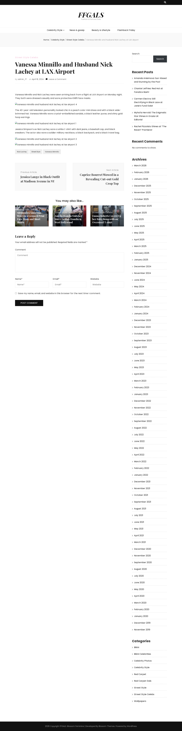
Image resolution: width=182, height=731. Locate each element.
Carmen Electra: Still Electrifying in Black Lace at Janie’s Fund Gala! (148, 102)
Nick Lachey (22, 152)
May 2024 (139, 286)
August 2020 (140, 569)
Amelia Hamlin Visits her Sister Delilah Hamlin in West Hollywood (68, 219)
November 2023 (142, 327)
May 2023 (139, 367)
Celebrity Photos (143, 660)
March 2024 (140, 300)
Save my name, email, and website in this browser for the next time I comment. (59, 293)
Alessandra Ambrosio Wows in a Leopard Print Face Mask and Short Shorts (30, 217)
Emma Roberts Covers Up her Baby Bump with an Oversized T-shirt (106, 219)
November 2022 (142, 407)
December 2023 (142, 320)
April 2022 (139, 454)
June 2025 (139, 226)
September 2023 (143, 340)
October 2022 (141, 414)
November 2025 (142, 192)
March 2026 (140, 165)
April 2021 (139, 535)
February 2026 (141, 172)
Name (18, 278)
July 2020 (139, 575)
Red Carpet (140, 674)
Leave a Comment (57, 79)
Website (94, 278)
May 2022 (139, 448)
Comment (20, 249)
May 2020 (139, 589)
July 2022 (139, 434)
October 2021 (141, 495)
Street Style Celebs (26, 57)
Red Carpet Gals (142, 680)
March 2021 (140, 542)
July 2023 (139, 353)
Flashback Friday (126, 30)
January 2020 (141, 616)
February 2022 (141, 468)
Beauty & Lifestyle (101, 30)
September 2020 (143, 562)
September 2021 (142, 501)
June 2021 (139, 522)
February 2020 (141, 609)
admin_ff (22, 79)
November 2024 (142, 273)
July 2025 (139, 219)
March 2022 (140, 461)
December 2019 (142, 622)
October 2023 (141, 333)
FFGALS (91, 14)
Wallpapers (140, 701)
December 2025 (142, 185)
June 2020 (139, 582)
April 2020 (139, 595)
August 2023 (140, 347)
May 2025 (139, 232)
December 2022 (142, 400)
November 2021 (142, 488)
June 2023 (139, 360)
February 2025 (141, 253)
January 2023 (141, 394)
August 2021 (140, 508)
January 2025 (141, 259)
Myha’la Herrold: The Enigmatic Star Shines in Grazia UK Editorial (150, 116)
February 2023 (141, 387)
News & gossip (77, 30)
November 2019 (142, 629)
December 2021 (142, 481)
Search (135, 53)
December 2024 (142, 266)
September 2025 (143, 205)
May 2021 (138, 528)
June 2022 (139, 441)
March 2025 (140, 246)
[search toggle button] (165, 2)
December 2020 (142, 548)
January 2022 (141, 474)
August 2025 (140, 212)
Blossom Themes (107, 726)
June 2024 (139, 279)
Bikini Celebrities (142, 654)
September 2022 (143, 421)
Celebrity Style (54, 30)
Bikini (136, 647)
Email (56, 278)
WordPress (132, 726)
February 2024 (141, 306)
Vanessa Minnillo (52, 152)
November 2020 (142, 555)
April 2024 (139, 293)
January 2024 (141, 313)
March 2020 (140, 602)
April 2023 (139, 374)
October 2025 (141, 199)
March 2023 (140, 380)
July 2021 (138, 515)
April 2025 (139, 239)
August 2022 (140, 427)
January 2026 (141, 179)
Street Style (35, 152)
